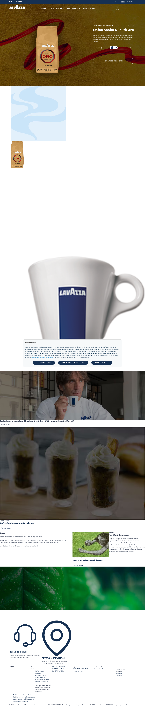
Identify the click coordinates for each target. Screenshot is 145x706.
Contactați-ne (78, 671)
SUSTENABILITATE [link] (73, 8)
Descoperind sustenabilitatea (87, 560)
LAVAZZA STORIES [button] (57, 8)
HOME (122, 2)
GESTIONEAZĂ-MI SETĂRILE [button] (73, 362)
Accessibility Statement (21, 701)
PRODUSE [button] (43, 8)
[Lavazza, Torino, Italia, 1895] (17, 8)
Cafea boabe (39, 671)
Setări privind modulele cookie (23, 699)
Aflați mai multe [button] (5, 528)
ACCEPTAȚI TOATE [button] (44, 362)
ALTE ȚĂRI (119, 675)
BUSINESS (131, 2)
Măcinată (38, 673)
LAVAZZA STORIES (58, 667)
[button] (118, 8)
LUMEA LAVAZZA (15, 2)
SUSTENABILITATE (58, 669)
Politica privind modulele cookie (24, 697)
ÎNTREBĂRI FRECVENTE (80, 669)
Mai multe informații (113, 61)
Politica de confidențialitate (22, 695)
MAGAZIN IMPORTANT (53, 658)
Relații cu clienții (18, 652)
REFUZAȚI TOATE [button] (102, 362)
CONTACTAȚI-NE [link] (89, 8)
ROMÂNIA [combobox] (119, 671)
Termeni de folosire (100, 669)
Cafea (33, 669)
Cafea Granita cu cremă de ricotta (17, 523)
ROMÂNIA (119, 673)
